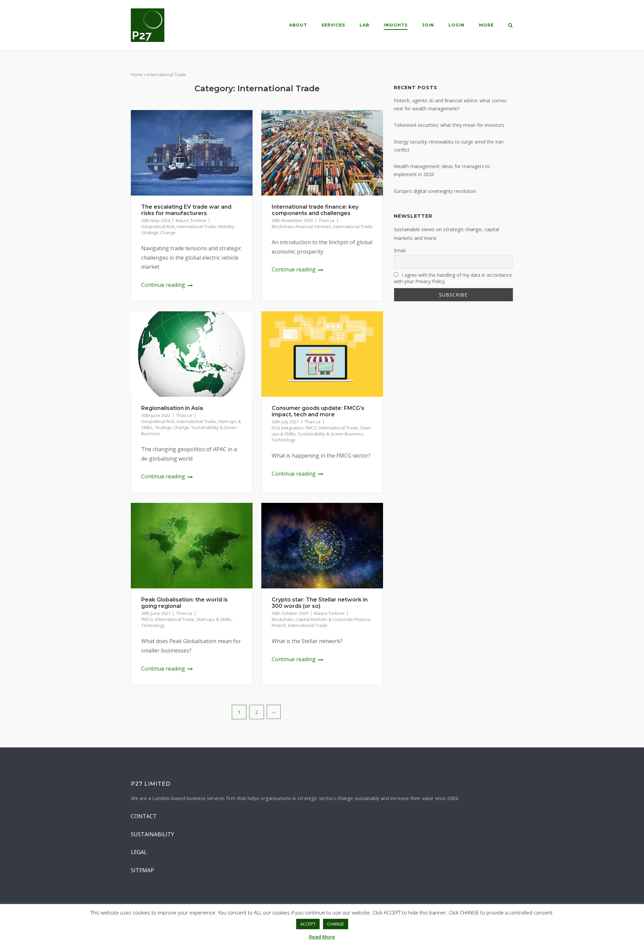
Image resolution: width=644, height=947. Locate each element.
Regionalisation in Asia (172, 408)
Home (137, 74)
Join (428, 25)
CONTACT (144, 816)
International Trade (196, 226)
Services (333, 25)
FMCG (311, 428)
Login (456, 25)
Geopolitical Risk (158, 226)
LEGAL (139, 852)
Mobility (226, 226)
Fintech (279, 625)
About (298, 25)
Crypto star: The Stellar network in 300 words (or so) (320, 602)
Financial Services (313, 226)
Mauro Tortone (191, 220)
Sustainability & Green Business (330, 434)
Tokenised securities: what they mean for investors (449, 125)
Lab (364, 25)
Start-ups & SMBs (213, 619)
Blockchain (282, 226)
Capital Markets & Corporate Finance (333, 619)
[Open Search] (510, 26)
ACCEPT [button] (308, 924)
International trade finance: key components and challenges (315, 210)
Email (400, 250)
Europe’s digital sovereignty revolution (435, 191)
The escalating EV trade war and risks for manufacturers (186, 210)
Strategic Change (158, 232)
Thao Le (327, 220)
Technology (283, 440)
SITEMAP (142, 870)
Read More (322, 936)
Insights (396, 25)
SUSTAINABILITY (152, 834)
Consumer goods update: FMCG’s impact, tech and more (318, 411)
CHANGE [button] (335, 924)
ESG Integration (287, 428)
